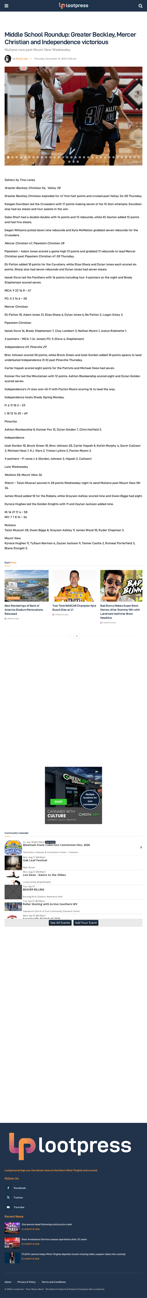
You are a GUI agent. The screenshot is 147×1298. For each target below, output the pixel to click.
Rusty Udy (22, 58)
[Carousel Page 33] (69, 162)
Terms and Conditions (54, 1282)
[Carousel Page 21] (92, 157)
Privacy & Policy (26, 1282)
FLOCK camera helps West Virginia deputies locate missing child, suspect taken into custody (74, 1254)
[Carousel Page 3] (17, 157)
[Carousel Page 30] (130, 157)
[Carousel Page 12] (54, 157)
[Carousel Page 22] (97, 157)
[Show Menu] (6, 6)
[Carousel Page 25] (109, 157)
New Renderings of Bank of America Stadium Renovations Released (24, 609)
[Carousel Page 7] (33, 157)
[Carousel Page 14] (63, 157)
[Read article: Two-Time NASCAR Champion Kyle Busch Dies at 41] (74, 585)
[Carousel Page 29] (126, 157)
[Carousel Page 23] (101, 157)
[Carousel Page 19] (84, 157)
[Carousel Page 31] (134, 157)
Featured (13, 598)
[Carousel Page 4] (21, 157)
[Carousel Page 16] (71, 157)
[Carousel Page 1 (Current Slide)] (8, 157)
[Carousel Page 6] (29, 157)
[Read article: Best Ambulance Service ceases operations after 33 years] (12, 1243)
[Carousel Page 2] (12, 157)
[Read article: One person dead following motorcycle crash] (12, 1228)
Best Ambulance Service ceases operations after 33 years (54, 1239)
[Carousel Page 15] (67, 157)
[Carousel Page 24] (105, 157)
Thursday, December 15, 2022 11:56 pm (55, 58)
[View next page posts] (77, 636)
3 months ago (61, 615)
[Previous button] (12, 116)
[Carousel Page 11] (50, 157)
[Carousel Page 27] (118, 157)
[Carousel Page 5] (25, 157)
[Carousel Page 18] (80, 157)
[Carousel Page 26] (113, 157)
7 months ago (109, 623)
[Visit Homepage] (73, 6)
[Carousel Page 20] (88, 157)
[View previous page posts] (70, 636)
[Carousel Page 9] (42, 157)
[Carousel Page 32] (139, 157)
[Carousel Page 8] (38, 157)
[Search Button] (140, 6)
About (8, 1282)
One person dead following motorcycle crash (47, 1224)
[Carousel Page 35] (78, 162)
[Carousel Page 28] (122, 157)
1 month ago (12, 619)
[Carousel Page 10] (46, 157)
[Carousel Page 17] (75, 157)
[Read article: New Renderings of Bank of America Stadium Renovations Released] (27, 585)
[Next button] (135, 116)
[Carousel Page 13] (59, 157)
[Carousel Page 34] (73, 162)
